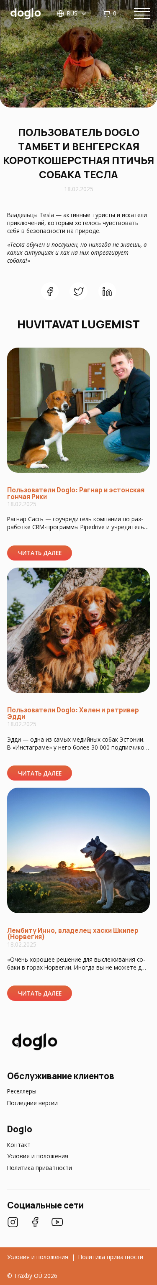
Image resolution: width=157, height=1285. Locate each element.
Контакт (19, 1145)
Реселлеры (21, 1091)
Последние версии (32, 1103)
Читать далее (40, 553)
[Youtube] (57, 1223)
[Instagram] (12, 1223)
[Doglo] (34, 1050)
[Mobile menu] (142, 13)
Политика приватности (39, 1168)
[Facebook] (35, 1223)
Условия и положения (37, 1156)
